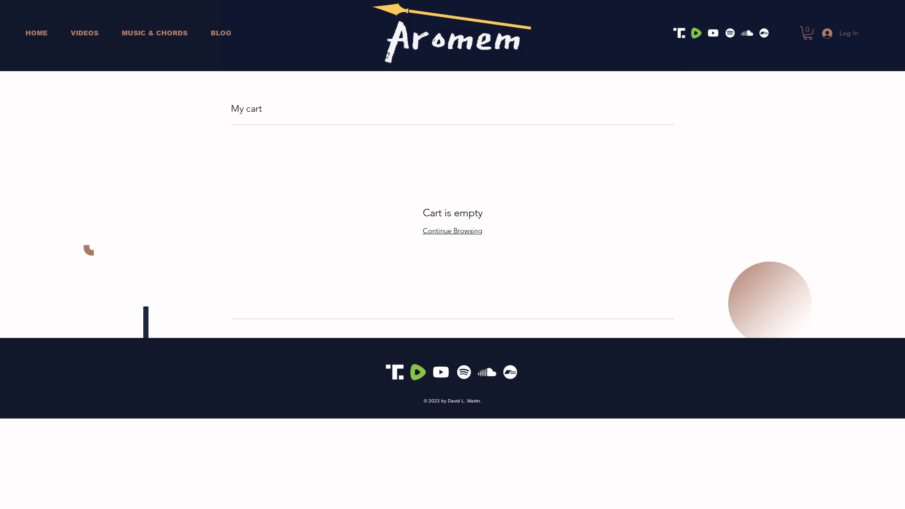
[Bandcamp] (764, 33)
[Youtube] (713, 33)
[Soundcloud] (747, 33)
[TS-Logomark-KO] (679, 33)
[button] (808, 33)
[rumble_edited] (696, 33)
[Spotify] (730, 33)
